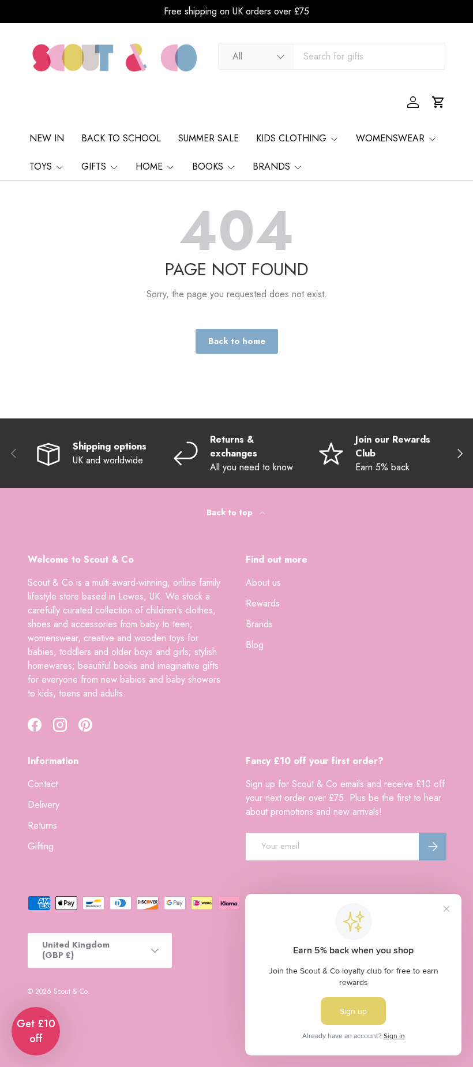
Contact (43, 784)
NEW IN (46, 138)
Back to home (236, 341)
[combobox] (332, 56)
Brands (259, 624)
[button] (438, 102)
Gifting (41, 846)
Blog (255, 645)
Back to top (231, 512)
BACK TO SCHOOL (121, 138)
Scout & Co (70, 991)
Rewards (263, 603)
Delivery (43, 804)
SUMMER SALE (208, 138)
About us (263, 582)
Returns (42, 825)
